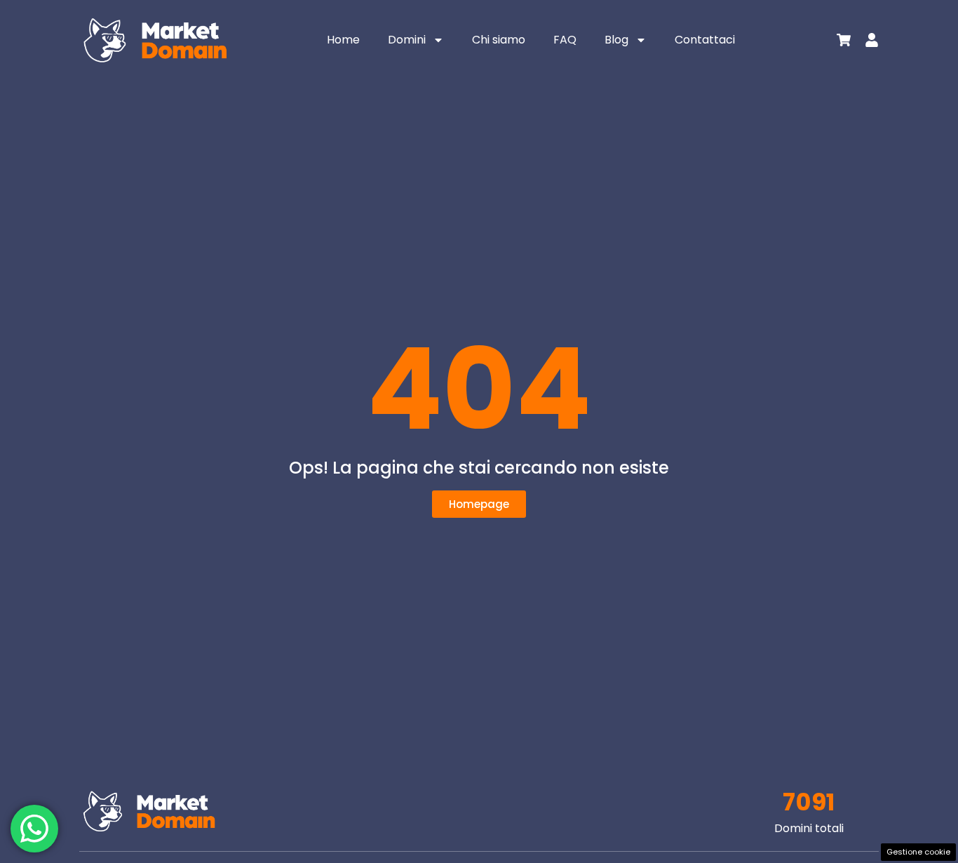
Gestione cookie (918, 851)
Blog (616, 40)
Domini (407, 40)
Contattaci (705, 40)
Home (343, 40)
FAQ (564, 40)
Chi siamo (498, 40)
